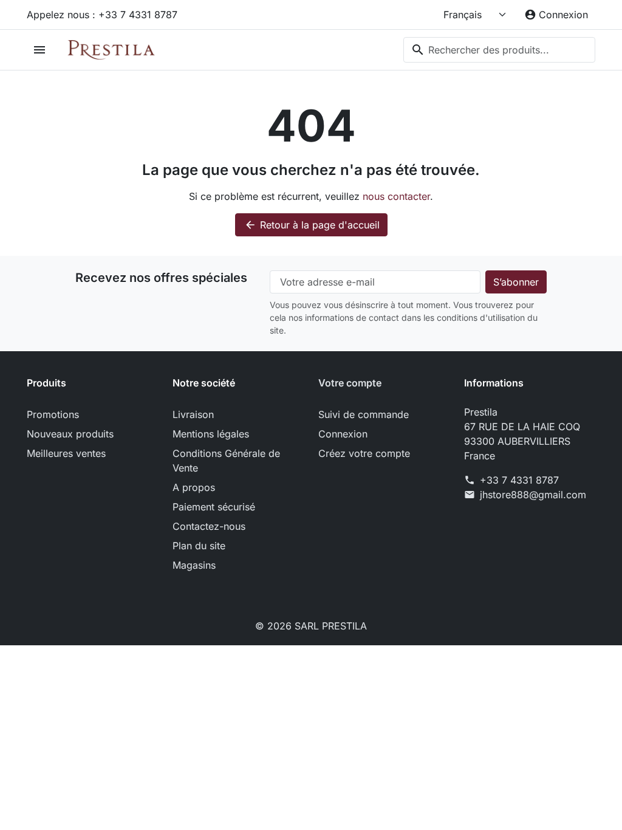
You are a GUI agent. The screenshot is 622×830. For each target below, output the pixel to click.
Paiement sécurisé (214, 507)
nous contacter (396, 196)
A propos (194, 487)
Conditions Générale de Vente (226, 460)
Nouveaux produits (70, 434)
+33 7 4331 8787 (519, 480)
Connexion (342, 434)
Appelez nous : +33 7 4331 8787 (102, 15)
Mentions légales (211, 434)
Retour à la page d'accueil (312, 225)
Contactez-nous (209, 526)
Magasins (194, 565)
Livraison (193, 414)
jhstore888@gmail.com (533, 495)
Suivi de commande (363, 414)
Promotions (53, 414)
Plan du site (199, 546)
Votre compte (349, 383)
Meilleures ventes (66, 453)
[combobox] (499, 50)
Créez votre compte (364, 453)
